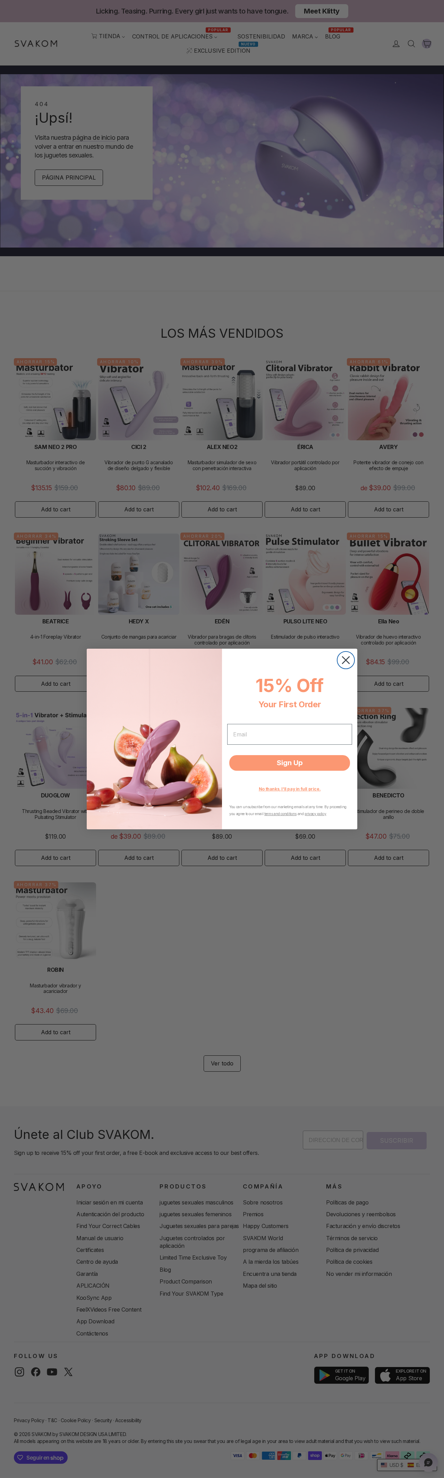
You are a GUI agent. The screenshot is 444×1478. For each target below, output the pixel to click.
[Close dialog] (346, 660)
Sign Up (290, 763)
